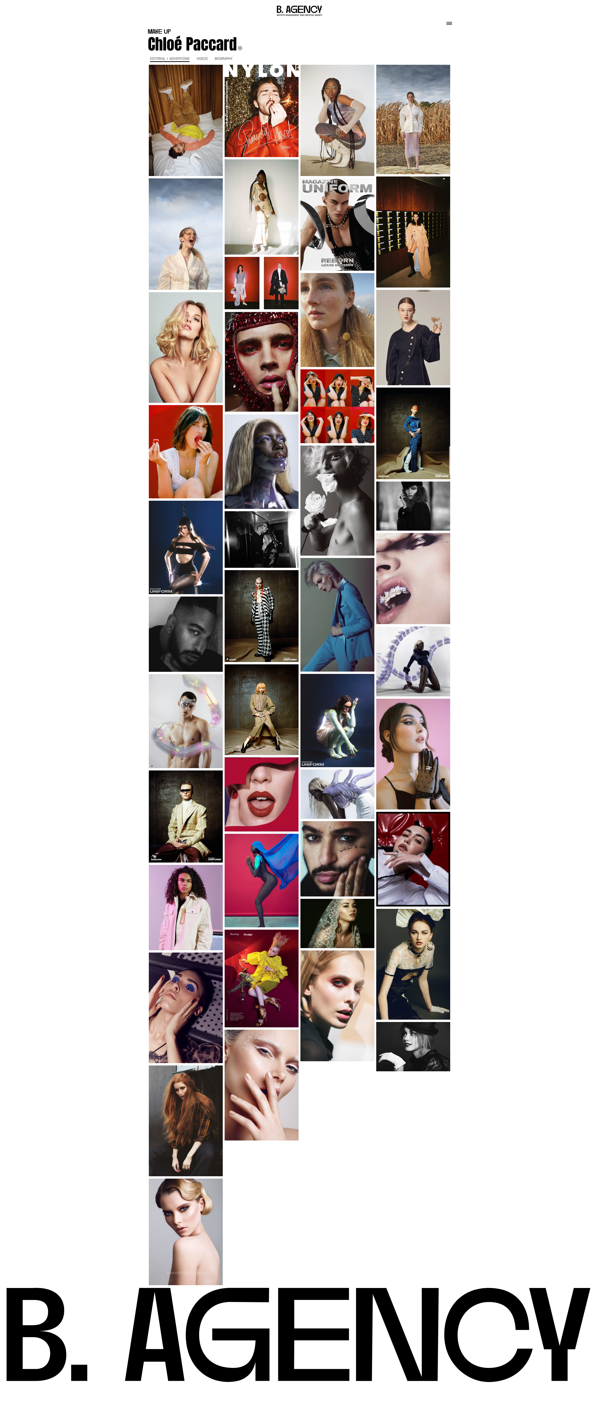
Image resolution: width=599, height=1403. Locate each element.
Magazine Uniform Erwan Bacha (261, 461)
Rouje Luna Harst (186, 451)
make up (159, 32)
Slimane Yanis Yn (186, 634)
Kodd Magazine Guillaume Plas (413, 506)
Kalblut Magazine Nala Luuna (413, 119)
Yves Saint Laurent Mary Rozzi (261, 794)
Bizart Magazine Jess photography (185, 1120)
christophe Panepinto (337, 1008)
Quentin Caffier (261, 883)
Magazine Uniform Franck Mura (413, 433)
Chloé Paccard (192, 44)
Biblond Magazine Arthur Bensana (185, 347)
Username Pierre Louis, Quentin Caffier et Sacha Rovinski (186, 907)
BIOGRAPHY (224, 58)
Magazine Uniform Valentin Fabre (186, 547)
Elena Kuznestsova (337, 926)
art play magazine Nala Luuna (185, 1008)
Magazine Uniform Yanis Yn (337, 224)
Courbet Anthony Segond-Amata (413, 754)
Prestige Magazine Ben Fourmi (261, 978)
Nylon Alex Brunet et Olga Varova (186, 120)
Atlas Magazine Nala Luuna (413, 859)
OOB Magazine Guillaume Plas (413, 232)
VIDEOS (202, 58)
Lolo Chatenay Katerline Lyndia (186, 1231)
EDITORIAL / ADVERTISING (170, 58)
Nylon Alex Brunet (337, 120)
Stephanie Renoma (337, 503)
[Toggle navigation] (449, 22)
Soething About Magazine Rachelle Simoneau (413, 338)
